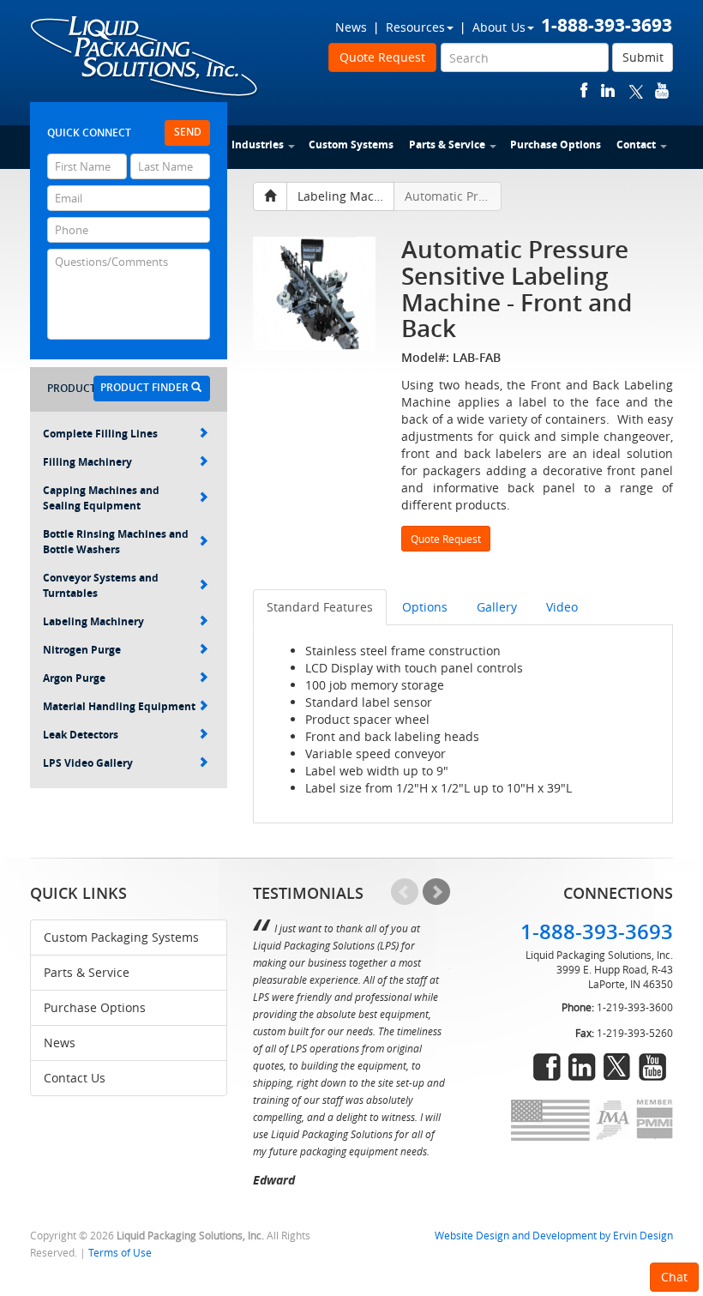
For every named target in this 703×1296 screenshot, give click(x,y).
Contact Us (74, 1078)
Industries (257, 144)
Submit (643, 57)
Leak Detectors (80, 734)
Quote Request (382, 57)
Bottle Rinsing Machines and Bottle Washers (116, 542)
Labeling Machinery (93, 621)
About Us (499, 27)
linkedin (608, 90)
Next (436, 892)
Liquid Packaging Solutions (145, 57)
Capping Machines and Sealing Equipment (101, 498)
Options (425, 607)
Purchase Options (555, 144)
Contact (636, 144)
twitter (636, 90)
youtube (662, 90)
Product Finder (145, 387)
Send (187, 131)
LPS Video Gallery (88, 763)
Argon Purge (74, 678)
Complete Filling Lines (100, 433)
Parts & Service (447, 144)
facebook (584, 90)
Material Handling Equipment (119, 706)
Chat (674, 1277)
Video (562, 607)
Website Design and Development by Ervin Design (554, 1235)
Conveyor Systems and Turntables (101, 585)
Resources (415, 27)
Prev (404, 892)
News (351, 27)
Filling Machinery (87, 462)
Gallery (497, 607)
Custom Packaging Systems (121, 937)
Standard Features (320, 607)
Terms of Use (120, 1252)
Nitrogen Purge (82, 649)
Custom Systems (351, 144)
